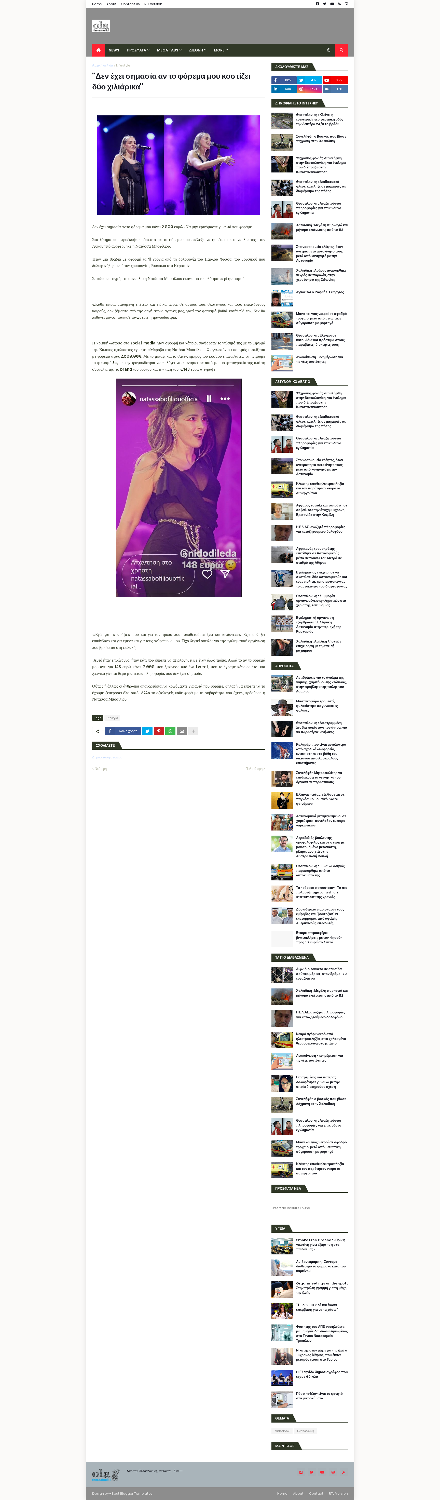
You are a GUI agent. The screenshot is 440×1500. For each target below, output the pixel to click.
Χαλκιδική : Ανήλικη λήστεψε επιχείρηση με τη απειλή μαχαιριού (318, 646)
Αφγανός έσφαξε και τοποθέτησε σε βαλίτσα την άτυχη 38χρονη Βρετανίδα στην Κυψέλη (321, 510)
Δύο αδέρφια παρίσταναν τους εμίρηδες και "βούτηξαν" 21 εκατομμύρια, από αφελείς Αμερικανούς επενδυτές (320, 916)
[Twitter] (147, 731)
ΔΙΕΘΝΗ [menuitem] (196, 50)
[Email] (182, 731)
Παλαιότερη (254, 768)
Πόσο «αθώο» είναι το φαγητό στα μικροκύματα (319, 1396)
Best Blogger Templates (132, 1493)
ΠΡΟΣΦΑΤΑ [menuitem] (136, 50)
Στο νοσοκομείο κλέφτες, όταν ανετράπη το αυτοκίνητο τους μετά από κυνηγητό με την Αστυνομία (319, 254)
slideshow (282, 1431)
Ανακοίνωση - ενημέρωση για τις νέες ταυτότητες (319, 359)
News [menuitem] (114, 50)
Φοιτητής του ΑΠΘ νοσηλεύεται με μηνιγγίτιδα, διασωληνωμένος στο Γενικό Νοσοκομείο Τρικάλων (322, 1333)
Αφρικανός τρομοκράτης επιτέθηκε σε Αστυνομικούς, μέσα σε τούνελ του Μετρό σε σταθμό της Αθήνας (319, 555)
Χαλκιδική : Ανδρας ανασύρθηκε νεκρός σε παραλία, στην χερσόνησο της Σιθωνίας (321, 275)
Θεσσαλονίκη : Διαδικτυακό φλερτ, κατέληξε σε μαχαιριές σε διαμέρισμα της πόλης (321, 186)
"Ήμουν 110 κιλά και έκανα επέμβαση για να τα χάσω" (317, 1307)
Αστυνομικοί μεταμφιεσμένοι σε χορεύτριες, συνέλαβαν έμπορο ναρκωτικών (321, 821)
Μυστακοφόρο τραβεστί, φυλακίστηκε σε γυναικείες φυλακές (317, 706)
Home (97, 4)
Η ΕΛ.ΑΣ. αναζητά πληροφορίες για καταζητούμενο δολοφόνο (320, 529)
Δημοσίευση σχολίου (107, 757)
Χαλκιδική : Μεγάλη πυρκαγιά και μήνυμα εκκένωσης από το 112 (322, 227)
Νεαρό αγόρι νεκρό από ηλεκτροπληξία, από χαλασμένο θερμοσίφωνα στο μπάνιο (321, 1039)
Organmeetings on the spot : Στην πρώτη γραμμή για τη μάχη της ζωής (322, 1288)
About (111, 4)
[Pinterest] (159, 731)
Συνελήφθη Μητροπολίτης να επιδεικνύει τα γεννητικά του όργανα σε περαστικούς (319, 777)
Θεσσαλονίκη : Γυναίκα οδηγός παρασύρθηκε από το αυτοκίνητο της (320, 871)
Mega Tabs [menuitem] (167, 50)
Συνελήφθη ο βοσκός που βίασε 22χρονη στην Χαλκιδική (321, 138)
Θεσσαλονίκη (305, 1431)
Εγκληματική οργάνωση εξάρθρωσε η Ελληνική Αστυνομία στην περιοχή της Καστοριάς (318, 624)
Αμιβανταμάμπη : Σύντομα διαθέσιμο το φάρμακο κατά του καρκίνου (321, 1266)
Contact (316, 1493)
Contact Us (130, 4)
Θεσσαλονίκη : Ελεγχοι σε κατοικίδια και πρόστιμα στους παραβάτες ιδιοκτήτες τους (320, 340)
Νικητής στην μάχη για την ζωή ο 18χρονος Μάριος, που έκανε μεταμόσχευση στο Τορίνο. (321, 1355)
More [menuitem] (219, 50)
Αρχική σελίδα (102, 65)
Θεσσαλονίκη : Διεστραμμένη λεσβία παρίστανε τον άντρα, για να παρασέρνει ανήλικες (321, 727)
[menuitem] (98, 50)
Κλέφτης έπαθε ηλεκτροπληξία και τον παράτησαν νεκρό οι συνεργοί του (320, 488)
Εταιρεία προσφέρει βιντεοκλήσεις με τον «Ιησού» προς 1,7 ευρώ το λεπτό (319, 937)
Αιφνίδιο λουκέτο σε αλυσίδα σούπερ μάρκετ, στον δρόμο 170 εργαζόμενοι (321, 974)
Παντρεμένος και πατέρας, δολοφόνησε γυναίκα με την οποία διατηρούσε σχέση (318, 1082)
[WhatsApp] (170, 731)
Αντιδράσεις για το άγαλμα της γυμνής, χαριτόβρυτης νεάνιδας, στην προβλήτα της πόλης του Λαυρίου (321, 684)
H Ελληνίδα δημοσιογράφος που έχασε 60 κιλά (322, 1374)
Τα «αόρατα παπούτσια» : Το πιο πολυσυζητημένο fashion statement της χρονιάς (321, 892)
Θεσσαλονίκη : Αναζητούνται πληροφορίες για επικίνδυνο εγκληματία (318, 208)
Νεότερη (101, 768)
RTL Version (153, 4)
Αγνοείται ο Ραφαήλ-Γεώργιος (320, 292)
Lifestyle (123, 65)
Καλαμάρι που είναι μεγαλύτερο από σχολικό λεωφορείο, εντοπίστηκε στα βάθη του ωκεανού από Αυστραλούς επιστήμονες (321, 754)
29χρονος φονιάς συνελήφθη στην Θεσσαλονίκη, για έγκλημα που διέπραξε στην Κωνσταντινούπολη (321, 165)
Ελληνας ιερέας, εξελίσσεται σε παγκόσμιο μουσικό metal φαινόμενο (320, 799)
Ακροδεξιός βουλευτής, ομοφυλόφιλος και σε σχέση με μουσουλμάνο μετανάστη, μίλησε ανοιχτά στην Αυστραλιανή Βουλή (320, 847)
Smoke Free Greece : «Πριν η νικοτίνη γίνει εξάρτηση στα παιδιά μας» (320, 1245)
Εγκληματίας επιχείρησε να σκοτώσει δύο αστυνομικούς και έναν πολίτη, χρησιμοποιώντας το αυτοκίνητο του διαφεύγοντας (321, 579)
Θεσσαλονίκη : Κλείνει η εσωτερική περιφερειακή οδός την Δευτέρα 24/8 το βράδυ (319, 119)
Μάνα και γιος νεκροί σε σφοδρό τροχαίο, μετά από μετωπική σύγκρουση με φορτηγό (321, 318)
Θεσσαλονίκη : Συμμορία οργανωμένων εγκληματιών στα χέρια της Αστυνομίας (321, 601)
